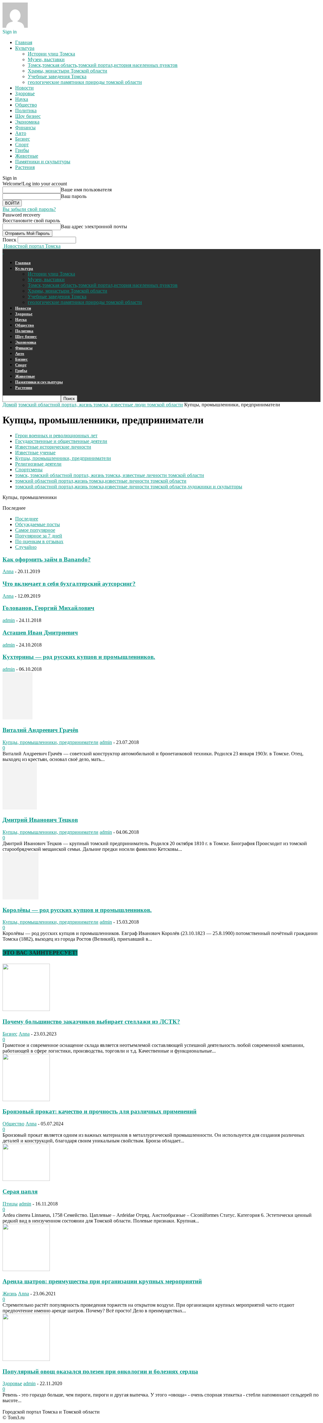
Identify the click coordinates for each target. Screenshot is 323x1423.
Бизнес (22, 139)
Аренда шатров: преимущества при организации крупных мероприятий (102, 1281)
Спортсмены (29, 469)
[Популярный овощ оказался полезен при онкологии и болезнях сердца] (26, 1359)
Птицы (10, 1203)
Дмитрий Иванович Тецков (40, 819)
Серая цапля (20, 1191)
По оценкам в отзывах (39, 541)
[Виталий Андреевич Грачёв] (17, 717)
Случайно (26, 547)
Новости (24, 87)
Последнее (26, 518)
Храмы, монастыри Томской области (67, 70)
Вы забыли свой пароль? (29, 209)
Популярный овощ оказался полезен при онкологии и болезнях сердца (100, 1371)
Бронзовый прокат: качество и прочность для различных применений (100, 1111)
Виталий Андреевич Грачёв (40, 730)
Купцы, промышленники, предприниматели (63, 458)
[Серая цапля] (26, 1179)
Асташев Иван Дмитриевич (40, 632)
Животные (26, 156)
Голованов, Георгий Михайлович (48, 608)
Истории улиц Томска (51, 53)
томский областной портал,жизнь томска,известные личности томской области (100, 481)
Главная (23, 42)
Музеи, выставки (46, 59)
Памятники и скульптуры (42, 161)
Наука (21, 99)
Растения (25, 167)
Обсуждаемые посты (37, 524)
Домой (10, 404)
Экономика (27, 122)
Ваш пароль (73, 196)
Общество (26, 104)
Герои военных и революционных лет (56, 435)
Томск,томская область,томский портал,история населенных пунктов (103, 65)
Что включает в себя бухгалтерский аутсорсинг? (69, 583)
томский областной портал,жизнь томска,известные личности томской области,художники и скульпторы (128, 486)
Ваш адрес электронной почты (94, 226)
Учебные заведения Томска (57, 76)
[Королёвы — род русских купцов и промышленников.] (20, 897)
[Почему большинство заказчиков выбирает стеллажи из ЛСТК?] (26, 1009)
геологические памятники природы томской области (85, 82)
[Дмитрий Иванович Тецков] (20, 807)
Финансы (25, 127)
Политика (26, 110)
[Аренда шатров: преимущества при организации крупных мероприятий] (26, 1269)
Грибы (22, 150)
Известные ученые (35, 452)
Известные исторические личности (53, 447)
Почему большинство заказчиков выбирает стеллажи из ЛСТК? (91, 1021)
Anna (8, 571)
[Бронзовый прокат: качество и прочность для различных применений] (26, 1099)
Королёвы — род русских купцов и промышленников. (77, 910)
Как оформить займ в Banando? (47, 559)
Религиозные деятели (38, 464)
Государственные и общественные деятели (61, 441)
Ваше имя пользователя (86, 189)
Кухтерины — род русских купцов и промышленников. (79, 656)
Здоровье (25, 93)
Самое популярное (35, 530)
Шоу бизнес (28, 116)
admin (9, 620)
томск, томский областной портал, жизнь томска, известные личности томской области (109, 475)
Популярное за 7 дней (38, 535)
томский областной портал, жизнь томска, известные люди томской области (100, 404)
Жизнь (10, 1293)
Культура (24, 48)
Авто (20, 133)
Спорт (22, 144)
